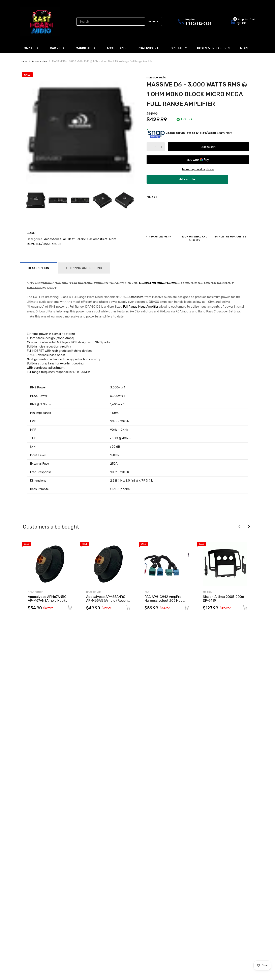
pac (147, 592)
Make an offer (187, 181)
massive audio (156, 77)
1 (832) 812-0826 (198, 23)
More (112, 239)
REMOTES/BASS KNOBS (44, 244)
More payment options (198, 169)
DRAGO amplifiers (131, 297)
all (64, 239)
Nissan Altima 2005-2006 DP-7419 (223, 599)
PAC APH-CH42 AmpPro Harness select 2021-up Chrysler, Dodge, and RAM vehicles (165, 602)
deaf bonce (35, 592)
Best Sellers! (76, 239)
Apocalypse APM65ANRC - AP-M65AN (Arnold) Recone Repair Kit (108, 600)
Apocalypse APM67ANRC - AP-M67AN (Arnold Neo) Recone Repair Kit (48, 600)
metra (207, 592)
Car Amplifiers (97, 239)
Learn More (224, 133)
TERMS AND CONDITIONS (157, 283)
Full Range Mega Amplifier (140, 306)
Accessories (52, 239)
